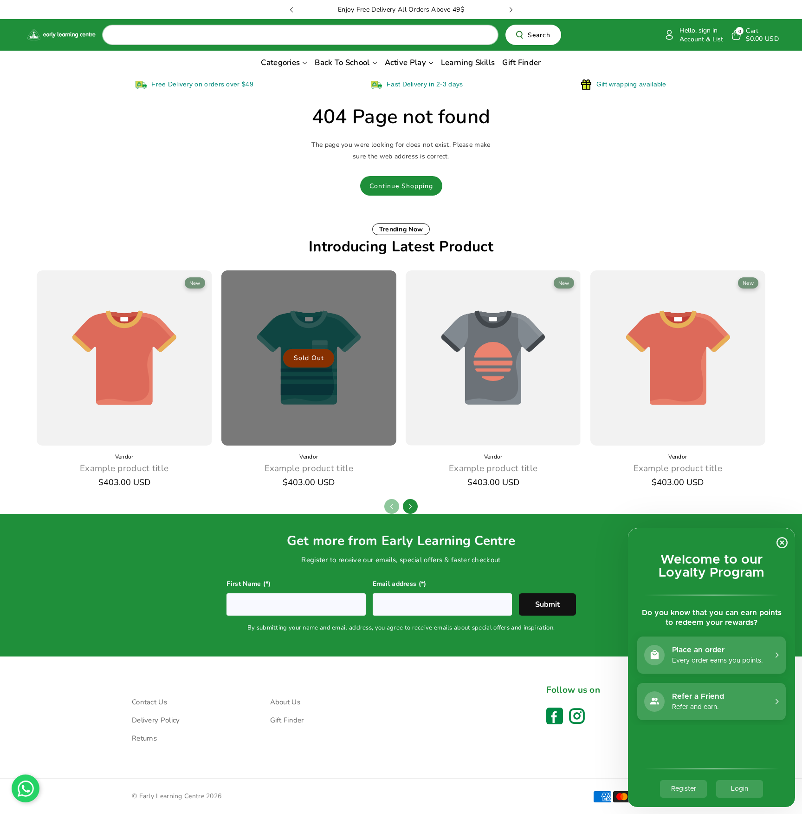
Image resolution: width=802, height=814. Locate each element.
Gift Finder (287, 720)
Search (539, 35)
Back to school (342, 62)
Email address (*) (400, 583)
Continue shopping (401, 186)
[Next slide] (511, 9)
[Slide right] (410, 506)
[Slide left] (391, 506)
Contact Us (149, 702)
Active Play (405, 62)
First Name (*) (248, 583)
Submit (547, 604)
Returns (144, 738)
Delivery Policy (156, 720)
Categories (280, 62)
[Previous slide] (291, 9)
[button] (754, 35)
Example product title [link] (124, 468)
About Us (285, 702)
